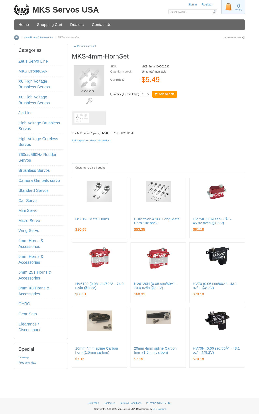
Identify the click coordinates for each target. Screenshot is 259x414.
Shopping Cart (49, 24)
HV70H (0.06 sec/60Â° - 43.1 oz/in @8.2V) (216, 350)
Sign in (192, 4)
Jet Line (25, 113)
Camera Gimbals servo (39, 180)
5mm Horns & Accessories (30, 259)
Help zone (93, 403)
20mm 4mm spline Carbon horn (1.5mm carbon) (155, 350)
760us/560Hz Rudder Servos (37, 157)
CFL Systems (159, 409)
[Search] (214, 12)
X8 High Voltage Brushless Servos (34, 100)
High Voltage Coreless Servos (38, 142)
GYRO (24, 304)
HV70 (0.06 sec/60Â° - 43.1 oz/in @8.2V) (215, 286)
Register (207, 4)
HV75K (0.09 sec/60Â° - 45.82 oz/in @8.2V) (212, 221)
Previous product (84, 46)
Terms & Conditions (130, 403)
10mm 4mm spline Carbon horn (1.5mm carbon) (96, 350)
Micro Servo (29, 220)
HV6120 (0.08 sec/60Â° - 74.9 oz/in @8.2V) (99, 286)
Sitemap (23, 357)
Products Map (27, 362)
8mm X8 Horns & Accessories (33, 291)
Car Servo (27, 200)
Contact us (109, 403)
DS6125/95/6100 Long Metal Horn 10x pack (157, 221)
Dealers (77, 24)
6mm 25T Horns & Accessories (34, 275)
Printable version (232, 37)
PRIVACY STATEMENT (158, 403)
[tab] (90, 167)
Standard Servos (33, 190)
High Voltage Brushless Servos (39, 126)
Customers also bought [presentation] (90, 167)
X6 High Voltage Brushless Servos (34, 84)
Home (23, 24)
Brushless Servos (34, 170)
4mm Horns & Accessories (38, 37)
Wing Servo (28, 230)
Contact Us (101, 24)
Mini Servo (27, 210)
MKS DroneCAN (33, 71)
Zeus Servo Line (33, 61)
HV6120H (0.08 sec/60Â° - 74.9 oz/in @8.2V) (155, 286)
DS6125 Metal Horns (92, 219)
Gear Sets (27, 314)
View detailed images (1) (89, 101)
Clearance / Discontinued (29, 327)
